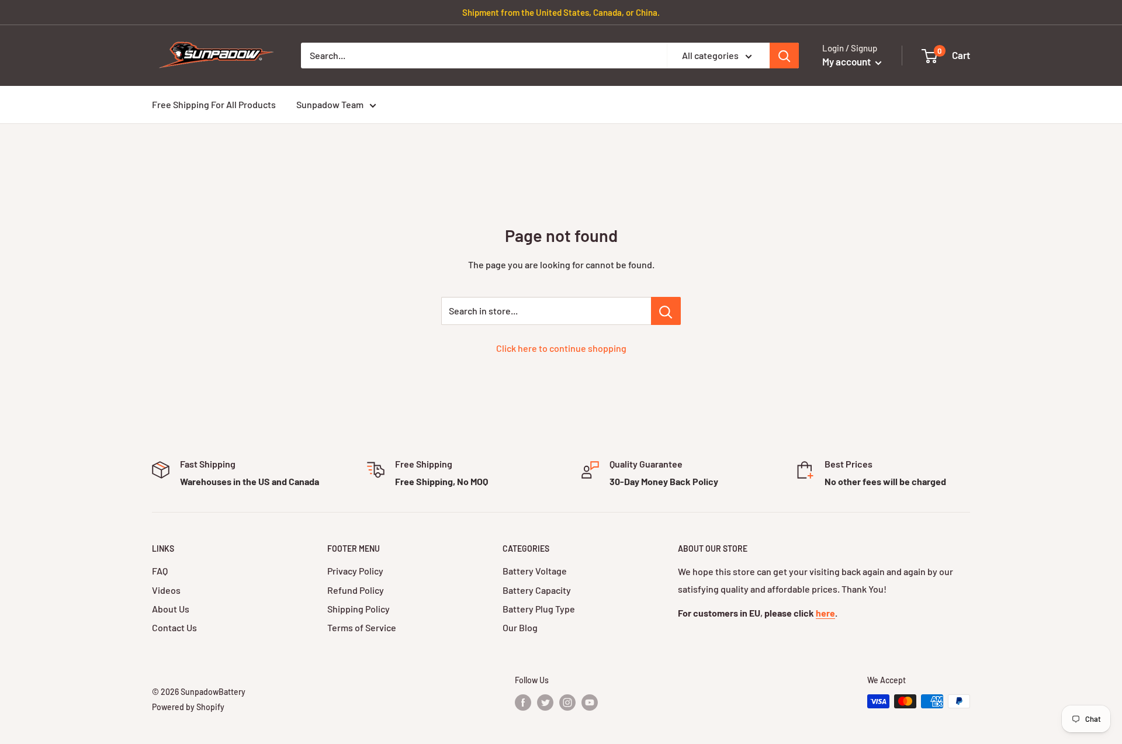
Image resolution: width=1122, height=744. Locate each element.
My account (847, 61)
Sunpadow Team (329, 104)
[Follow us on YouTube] (589, 702)
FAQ (160, 570)
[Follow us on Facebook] (523, 702)
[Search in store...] (666, 311)
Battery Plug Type (539, 608)
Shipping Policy (358, 608)
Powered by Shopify (188, 707)
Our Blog (520, 627)
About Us (170, 608)
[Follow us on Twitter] (545, 702)
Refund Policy (355, 590)
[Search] (784, 55)
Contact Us (174, 627)
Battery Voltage (535, 570)
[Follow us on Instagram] (567, 702)
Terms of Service (361, 627)
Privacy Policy (355, 570)
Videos (166, 590)
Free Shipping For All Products (214, 104)
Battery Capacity (537, 590)
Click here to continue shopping (561, 348)
